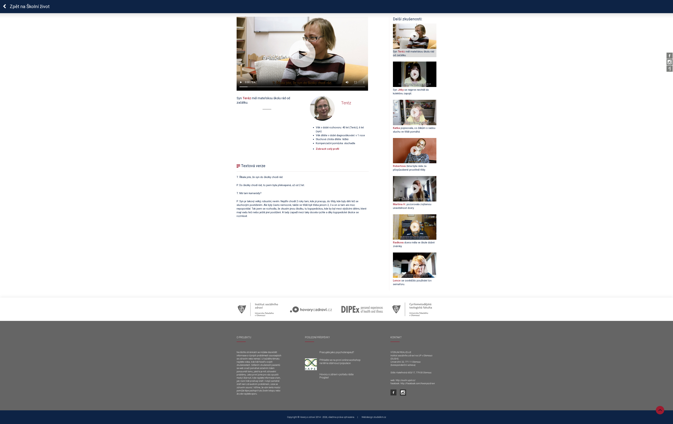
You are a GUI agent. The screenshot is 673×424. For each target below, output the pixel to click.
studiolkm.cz (379, 417)
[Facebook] (670, 56)
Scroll (660, 410)
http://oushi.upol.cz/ (406, 380)
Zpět (29, 6)
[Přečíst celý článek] (311, 364)
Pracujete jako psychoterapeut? (336, 352)
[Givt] (670, 69)
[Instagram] (670, 62)
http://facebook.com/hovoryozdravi (417, 383)
